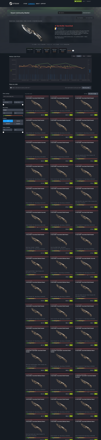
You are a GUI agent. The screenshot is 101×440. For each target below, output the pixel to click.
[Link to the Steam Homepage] (15, 3)
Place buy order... (86, 87)
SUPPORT (43, 3)
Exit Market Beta (89, 17)
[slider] (3, 104)
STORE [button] (25, 3)
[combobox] (70, 12)
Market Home (12, 21)
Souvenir (18, 123)
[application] (50, 70)
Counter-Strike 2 (19, 21)
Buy (46, 114)
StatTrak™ (8, 123)
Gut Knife (29, 21)
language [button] (88, 1)
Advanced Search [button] (86, 12)
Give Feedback (80, 17)
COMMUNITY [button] (31, 3)
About (38, 3)
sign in (84, 1)
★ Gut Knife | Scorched (37, 21)
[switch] (73, 50)
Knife (25, 21)
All (8, 121)
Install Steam (79, 1)
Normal (18, 121)
